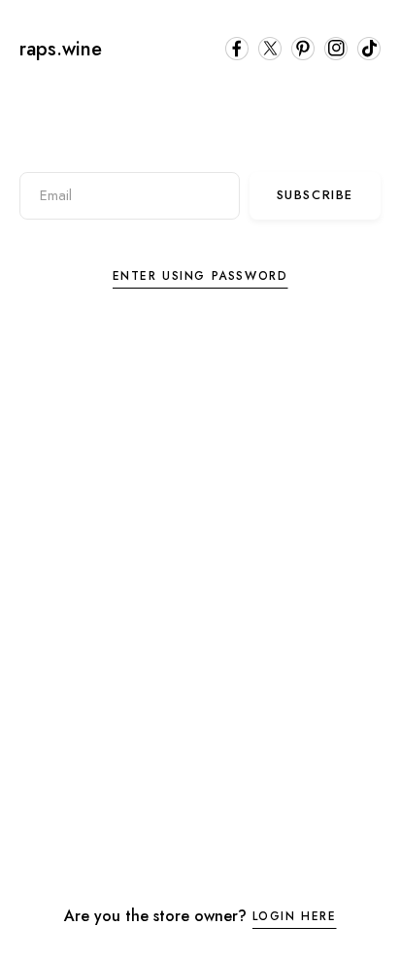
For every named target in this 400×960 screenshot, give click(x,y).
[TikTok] (369, 48)
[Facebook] (237, 48)
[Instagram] (336, 48)
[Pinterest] (303, 48)
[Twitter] (270, 48)
